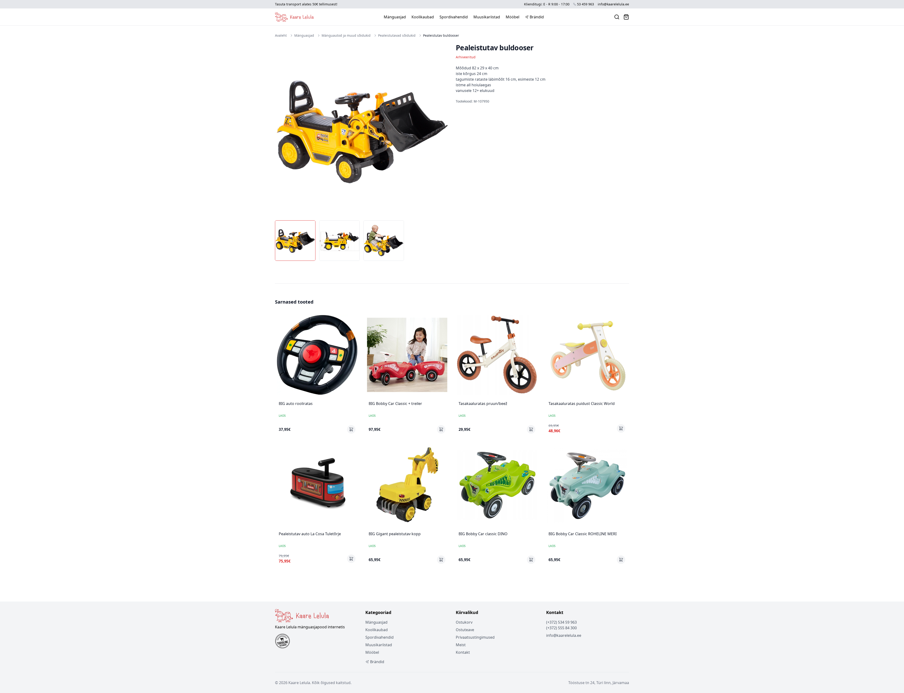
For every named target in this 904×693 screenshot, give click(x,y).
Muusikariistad (486, 17)
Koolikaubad (423, 17)
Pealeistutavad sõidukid (397, 35)
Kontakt (463, 652)
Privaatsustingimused (475, 637)
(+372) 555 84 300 (561, 627)
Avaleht (281, 35)
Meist (461, 644)
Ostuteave (465, 629)
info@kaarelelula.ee (613, 4)
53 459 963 (585, 4)
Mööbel (512, 17)
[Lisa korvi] (351, 429)
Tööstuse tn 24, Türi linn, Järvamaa (598, 682)
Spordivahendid (454, 17)
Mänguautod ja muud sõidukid (346, 35)
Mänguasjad (395, 17)
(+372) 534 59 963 (561, 622)
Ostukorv (464, 622)
